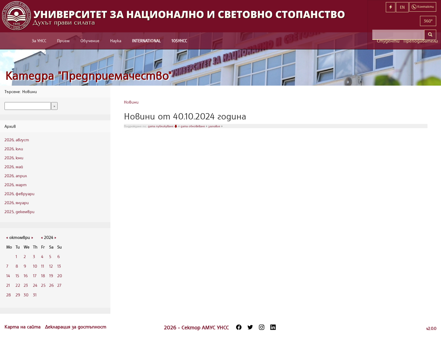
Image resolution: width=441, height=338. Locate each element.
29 (18, 294)
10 (35, 266)
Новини (131, 101)
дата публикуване (161, 126)
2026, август (16, 139)
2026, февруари (19, 193)
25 (43, 285)
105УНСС (179, 40)
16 (26, 275)
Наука (115, 40)
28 (8, 294)
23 (26, 285)
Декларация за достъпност (75, 327)
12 (51, 266)
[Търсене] (430, 35)
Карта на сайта (23, 327)
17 (34, 275)
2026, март (15, 184)
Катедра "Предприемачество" (88, 75)
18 (43, 275)
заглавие (214, 126)
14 (8, 275)
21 (8, 285)
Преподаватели (420, 41)
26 (51, 285)
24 (35, 285)
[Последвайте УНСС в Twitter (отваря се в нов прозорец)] (250, 327)
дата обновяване (193, 126)
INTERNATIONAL (146, 40)
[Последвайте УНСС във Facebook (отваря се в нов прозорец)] (239, 327)
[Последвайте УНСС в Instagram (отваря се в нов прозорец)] (262, 327)
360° (428, 20)
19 (51, 275)
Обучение (89, 40)
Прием (63, 40)
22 (18, 285)
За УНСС (39, 40)
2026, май (13, 166)
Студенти (388, 41)
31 (35, 294)
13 (59, 266)
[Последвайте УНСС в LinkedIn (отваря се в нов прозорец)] (273, 327)
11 (42, 266)
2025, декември (19, 211)
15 (17, 275)
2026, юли (13, 148)
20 (59, 275)
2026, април (15, 175)
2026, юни (13, 157)
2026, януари (16, 202)
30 (26, 294)
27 (59, 285)
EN (402, 7)
